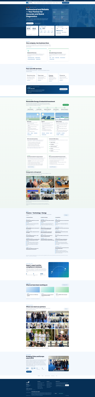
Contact (60, 2)
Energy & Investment (43, 2)
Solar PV (53, 57)
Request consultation (65, 2)
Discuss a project (65, 104)
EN (64, 0)
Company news (48, 387)
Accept (56, 393)
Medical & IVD (39, 2)
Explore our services (37, 23)
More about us (29, 371)
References (57, 2)
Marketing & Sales (38, 59)
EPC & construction (62, 57)
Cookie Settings (67, 395)
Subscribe (67, 385)
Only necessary (61, 393)
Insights (54, 2)
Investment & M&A (52, 59)
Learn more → (28, 80)
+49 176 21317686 (42, 0)
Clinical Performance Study (31, 57)
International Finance (49, 382)
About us (35, 2)
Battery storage (57, 57)
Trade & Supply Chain (49, 2)
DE (66, 0)
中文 (67, 0)
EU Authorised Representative (31, 59)
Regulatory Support (37, 57)
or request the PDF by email (62, 90)
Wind (50, 57)
